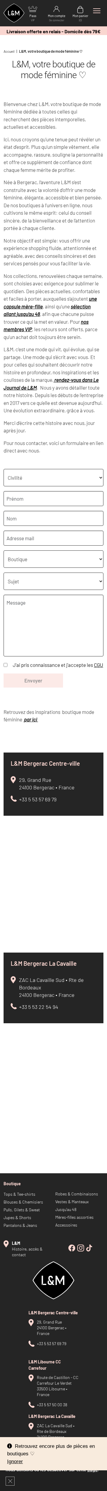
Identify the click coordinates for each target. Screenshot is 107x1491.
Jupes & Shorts (17, 1217)
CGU (98, 665)
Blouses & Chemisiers (23, 1201)
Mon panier (80, 18)
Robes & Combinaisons (76, 1193)
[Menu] (97, 10)
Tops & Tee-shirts (19, 1194)
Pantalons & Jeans (20, 1225)
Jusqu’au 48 (65, 1209)
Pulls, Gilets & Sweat (22, 1209)
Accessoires (66, 1224)
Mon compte (56, 18)
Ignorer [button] (15, 1461)
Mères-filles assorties (74, 1217)
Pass (32, 18)
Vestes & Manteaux (72, 1201)
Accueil (9, 51)
